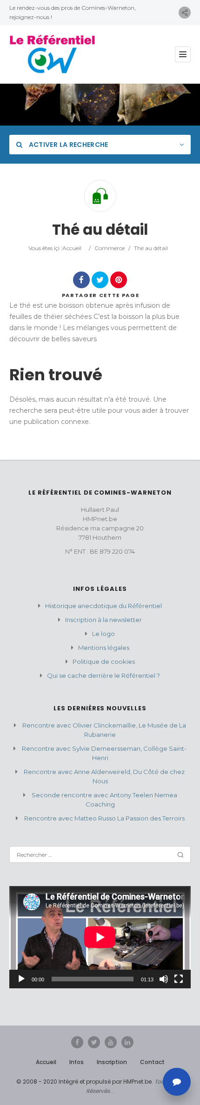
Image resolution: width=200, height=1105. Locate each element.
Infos (76, 1062)
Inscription (112, 1062)
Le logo (103, 633)
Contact (152, 1062)
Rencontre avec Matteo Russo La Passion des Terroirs (104, 818)
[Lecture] (21, 979)
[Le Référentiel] (52, 54)
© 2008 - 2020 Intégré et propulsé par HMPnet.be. (84, 1081)
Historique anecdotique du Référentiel (103, 605)
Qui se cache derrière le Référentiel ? (103, 675)
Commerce (109, 248)
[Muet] (163, 979)
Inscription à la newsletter (103, 619)
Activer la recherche (67, 144)
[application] (100, 937)
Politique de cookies (104, 661)
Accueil (71, 248)
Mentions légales (103, 647)
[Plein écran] (178, 979)
